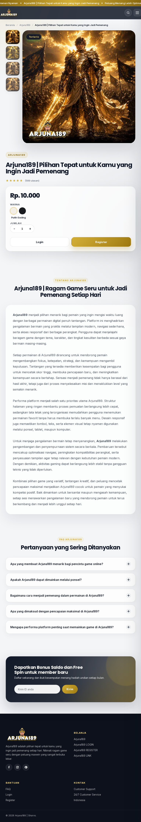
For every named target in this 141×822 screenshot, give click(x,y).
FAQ (8, 789)
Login (39, 242)
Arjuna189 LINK (82, 755)
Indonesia (79, 800)
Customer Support (84, 789)
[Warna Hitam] (22, 210)
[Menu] (137, 12)
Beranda (10, 25)
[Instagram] (17, 767)
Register (101, 242)
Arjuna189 (24, 25)
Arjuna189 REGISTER (86, 750)
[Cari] (128, 12)
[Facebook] (9, 767)
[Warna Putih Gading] (13, 210)
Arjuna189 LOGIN (84, 744)
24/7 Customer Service (87, 794)
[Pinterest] (26, 767)
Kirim (69, 689)
